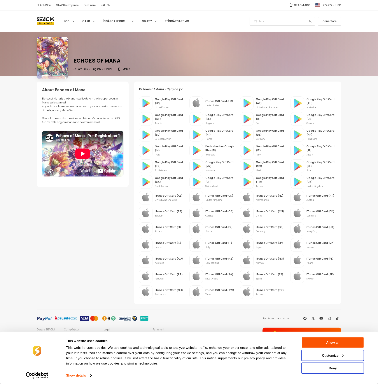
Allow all (332, 342)
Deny (333, 368)
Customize (330, 355)
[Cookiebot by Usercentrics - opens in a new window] (37, 375)
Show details (76, 375)
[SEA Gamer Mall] (45, 21)
